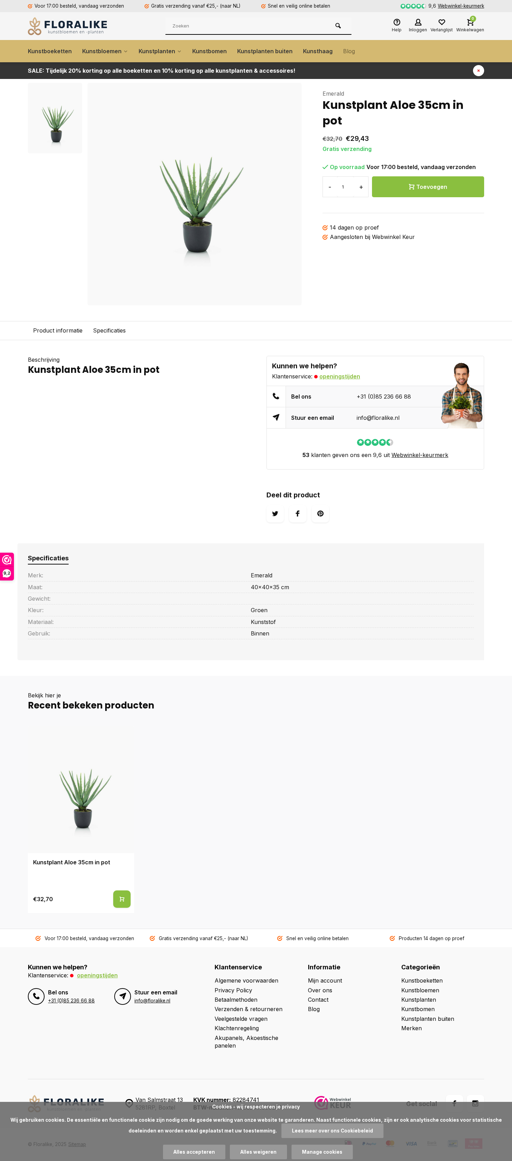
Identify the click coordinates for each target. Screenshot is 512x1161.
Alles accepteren (194, 1152)
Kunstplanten (157, 51)
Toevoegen (431, 186)
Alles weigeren (258, 1152)
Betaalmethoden (236, 999)
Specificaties (109, 330)
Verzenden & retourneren (248, 1009)
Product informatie (58, 330)
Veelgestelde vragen (241, 1018)
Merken (411, 1028)
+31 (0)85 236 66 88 (384, 396)
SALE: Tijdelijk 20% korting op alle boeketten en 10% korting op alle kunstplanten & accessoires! (161, 70)
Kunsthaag (318, 51)
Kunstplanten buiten (265, 51)
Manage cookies (322, 1152)
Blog (349, 51)
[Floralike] (69, 26)
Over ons (320, 990)
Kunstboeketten (50, 51)
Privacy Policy (233, 990)
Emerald (333, 93)
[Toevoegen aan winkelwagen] (122, 899)
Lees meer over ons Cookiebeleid (332, 1131)
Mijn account (325, 980)
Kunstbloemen (102, 51)
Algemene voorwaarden (246, 980)
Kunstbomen (209, 51)
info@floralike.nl (378, 417)
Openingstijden (339, 376)
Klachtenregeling (237, 1028)
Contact (318, 999)
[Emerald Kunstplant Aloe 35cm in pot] (81, 789)
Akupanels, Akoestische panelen (246, 1041)
